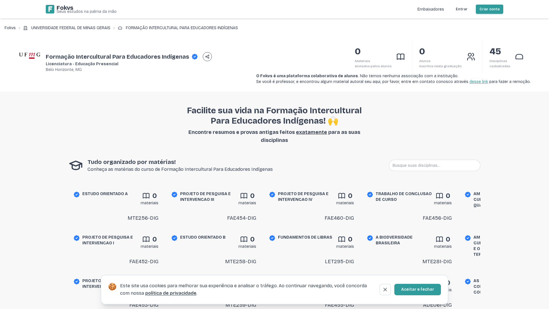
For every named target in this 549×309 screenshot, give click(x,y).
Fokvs (10, 27)
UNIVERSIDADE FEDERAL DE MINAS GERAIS (70, 27)
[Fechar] (385, 289)
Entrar (462, 9)
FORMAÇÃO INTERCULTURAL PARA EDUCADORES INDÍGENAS (182, 27)
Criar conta (490, 9)
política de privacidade (170, 293)
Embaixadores (430, 9)
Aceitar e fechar (417, 289)
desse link (479, 81)
